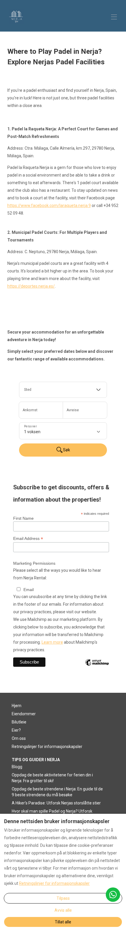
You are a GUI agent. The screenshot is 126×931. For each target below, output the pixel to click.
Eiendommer (24, 713)
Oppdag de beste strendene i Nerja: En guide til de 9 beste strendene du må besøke (57, 792)
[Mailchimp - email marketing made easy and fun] (97, 666)
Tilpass (63, 898)
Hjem (16, 705)
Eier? (16, 730)
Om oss (19, 738)
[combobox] (63, 390)
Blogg (17, 766)
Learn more (52, 642)
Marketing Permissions (34, 563)
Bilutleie (19, 722)
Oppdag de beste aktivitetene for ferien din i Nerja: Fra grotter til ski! (52, 778)
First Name (23, 518)
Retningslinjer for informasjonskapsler (47, 746)
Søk (66, 450)
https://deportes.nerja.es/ (31, 286)
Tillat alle (63, 922)
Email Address (28, 538)
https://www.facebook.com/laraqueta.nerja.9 (49, 205)
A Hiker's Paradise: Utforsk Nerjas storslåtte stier (56, 803)
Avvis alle (63, 910)
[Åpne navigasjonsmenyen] (114, 17)
